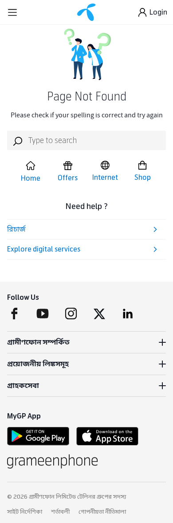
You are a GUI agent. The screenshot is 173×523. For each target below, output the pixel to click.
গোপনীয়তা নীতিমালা (102, 511)
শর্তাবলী (60, 511)
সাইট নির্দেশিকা (24, 511)
